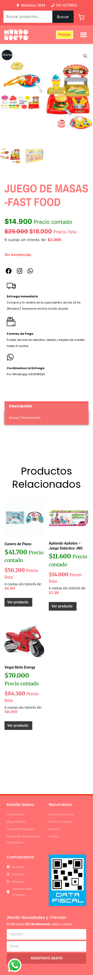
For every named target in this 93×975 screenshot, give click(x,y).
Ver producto (17, 602)
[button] (83, 34)
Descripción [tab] (20, 406)
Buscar (63, 16)
